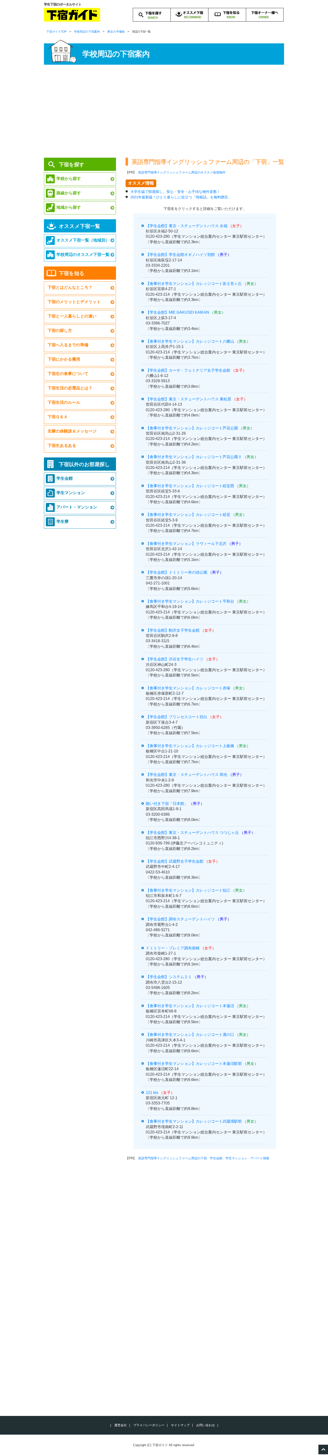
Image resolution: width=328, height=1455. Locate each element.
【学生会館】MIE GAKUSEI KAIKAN (177, 312)
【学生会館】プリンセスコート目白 (176, 717)
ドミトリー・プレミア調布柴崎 (173, 948)
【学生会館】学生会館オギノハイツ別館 (180, 255)
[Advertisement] (164, 112)
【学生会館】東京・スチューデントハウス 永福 (186, 226)
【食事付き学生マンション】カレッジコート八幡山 (190, 341)
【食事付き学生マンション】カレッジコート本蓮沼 (190, 1006)
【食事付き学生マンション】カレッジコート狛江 (188, 890)
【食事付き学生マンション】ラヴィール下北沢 (186, 544)
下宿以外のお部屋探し (84, 464)
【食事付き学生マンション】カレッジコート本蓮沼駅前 (194, 1064)
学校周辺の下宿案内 (87, 31)
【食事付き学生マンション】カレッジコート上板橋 (190, 746)
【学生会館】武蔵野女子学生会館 (174, 861)
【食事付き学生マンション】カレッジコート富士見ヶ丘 (194, 284)
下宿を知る (72, 273)
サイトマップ (180, 1425)
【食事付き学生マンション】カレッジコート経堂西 (190, 486)
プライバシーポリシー (148, 1425)
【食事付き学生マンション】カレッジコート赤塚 (188, 688)
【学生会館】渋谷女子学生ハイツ (174, 659)
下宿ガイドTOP (56, 31)
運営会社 (120, 1425)
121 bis (152, 1093)
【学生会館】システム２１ (169, 977)
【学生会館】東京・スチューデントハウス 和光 (186, 775)
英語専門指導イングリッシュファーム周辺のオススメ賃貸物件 (181, 172)
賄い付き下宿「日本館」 (167, 804)
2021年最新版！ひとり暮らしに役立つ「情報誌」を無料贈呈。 (181, 197)
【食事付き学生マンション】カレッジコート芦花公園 (192, 428)
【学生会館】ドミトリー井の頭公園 (176, 572)
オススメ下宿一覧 (79, 226)
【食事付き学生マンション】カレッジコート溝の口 (190, 1035)
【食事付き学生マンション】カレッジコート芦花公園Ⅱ (194, 457)
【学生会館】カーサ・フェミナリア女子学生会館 (188, 370)
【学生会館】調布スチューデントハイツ (180, 919)
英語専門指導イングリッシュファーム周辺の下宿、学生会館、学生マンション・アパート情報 (203, 1158)
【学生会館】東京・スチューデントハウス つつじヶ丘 (192, 833)
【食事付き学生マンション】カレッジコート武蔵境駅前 (194, 1121)
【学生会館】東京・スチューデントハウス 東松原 (188, 399)
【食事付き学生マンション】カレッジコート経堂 (188, 515)
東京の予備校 (116, 31)
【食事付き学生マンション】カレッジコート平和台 (190, 601)
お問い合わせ (205, 1425)
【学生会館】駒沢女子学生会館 (173, 630)
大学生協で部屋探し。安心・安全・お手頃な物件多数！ (175, 192)
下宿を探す (72, 164)
